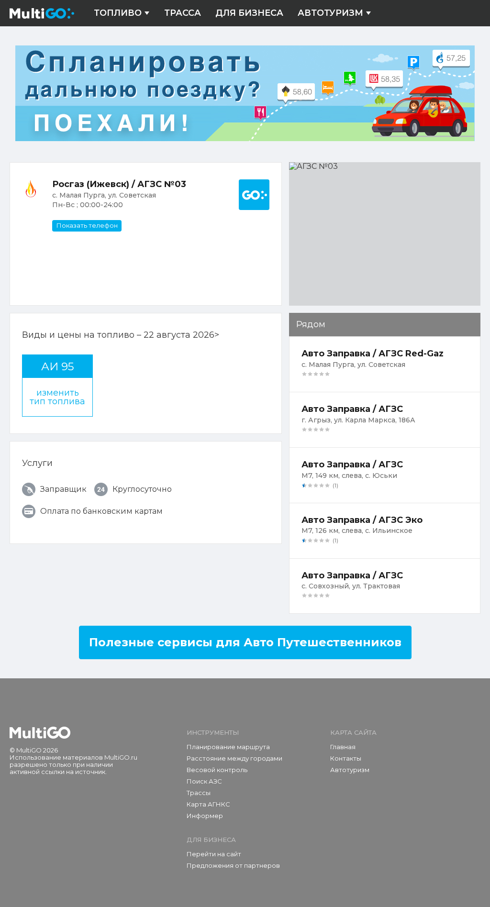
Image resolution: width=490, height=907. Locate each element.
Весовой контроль (217, 770)
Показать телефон (87, 225)
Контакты (345, 758)
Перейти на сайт (214, 854)
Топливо (118, 13)
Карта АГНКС (208, 804)
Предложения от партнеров (233, 865)
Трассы (199, 792)
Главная (343, 747)
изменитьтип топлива (57, 397)
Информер (205, 815)
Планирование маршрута (228, 747)
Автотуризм (330, 13)
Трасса (182, 13)
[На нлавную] (40, 733)
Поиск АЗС (204, 781)
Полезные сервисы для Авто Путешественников (245, 642)
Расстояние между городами (234, 758)
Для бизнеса (249, 13)
